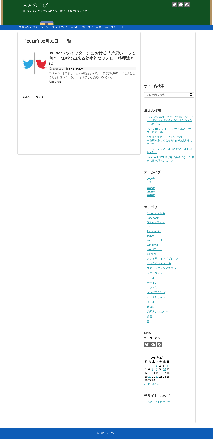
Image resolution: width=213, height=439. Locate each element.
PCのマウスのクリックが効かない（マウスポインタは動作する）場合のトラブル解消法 (170, 120)
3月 (151, 182)
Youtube (152, 254)
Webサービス (78, 27)
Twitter (80, 68)
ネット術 (152, 287)
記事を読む (55, 81)
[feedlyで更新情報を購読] (180, 4)
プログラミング (156, 292)
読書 (98, 27)
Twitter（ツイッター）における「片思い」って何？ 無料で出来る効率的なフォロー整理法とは (92, 58)
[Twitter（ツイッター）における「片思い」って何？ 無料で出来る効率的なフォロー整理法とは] (34, 63)
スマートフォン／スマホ (161, 268)
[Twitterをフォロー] (174, 4)
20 (149, 376)
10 (164, 369)
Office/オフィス (59, 27)
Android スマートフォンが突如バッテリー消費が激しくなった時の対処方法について (170, 140)
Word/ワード (154, 249)
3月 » (155, 384)
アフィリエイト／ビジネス (163, 258)
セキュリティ (111, 27)
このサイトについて (159, 402)
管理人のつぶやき (28, 27)
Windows (152, 244)
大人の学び (35, 5)
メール (151, 302)
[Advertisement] (50, 122)
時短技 (151, 306)
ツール (44, 27)
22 (157, 376)
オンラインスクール (159, 263)
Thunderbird (154, 231)
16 (160, 373)
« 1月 (147, 384)
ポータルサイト (156, 297)
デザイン (152, 282)
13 (149, 373)
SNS (90, 27)
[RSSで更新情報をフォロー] (187, 4)
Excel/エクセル (156, 213)
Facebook (153, 218)
